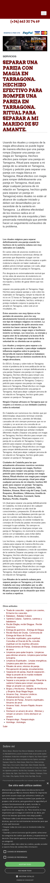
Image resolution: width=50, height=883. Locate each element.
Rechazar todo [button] (25, 871)
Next (43, 44)
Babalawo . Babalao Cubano (19, 616)
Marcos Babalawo (28, 751)
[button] (5, 851)
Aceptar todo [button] (25, 864)
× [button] (48, 783)
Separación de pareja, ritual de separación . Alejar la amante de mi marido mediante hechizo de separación (25, 675)
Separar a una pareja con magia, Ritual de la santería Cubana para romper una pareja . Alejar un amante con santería (26, 683)
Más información (31, 847)
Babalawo (23, 5)
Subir (5, 726)
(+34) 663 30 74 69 (25, 21)
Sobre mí (9, 746)
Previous (6, 44)
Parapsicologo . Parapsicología (20, 719)
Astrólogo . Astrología (16, 722)
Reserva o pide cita (12, 33)
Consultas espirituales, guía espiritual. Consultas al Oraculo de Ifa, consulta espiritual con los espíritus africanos (23, 641)
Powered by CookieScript (25, 880)
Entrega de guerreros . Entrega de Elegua (25, 630)
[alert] (25, 832)
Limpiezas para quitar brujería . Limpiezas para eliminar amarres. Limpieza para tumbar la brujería (26, 655)
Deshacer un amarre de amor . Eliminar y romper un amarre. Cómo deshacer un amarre (25, 714)
